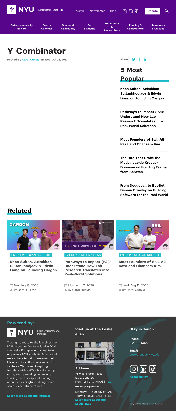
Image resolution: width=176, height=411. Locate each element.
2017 (64, 59)
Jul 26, (57, 59)
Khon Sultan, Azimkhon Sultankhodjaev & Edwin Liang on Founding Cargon (142, 93)
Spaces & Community (68, 27)
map (108, 381)
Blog (113, 11)
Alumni (80, 11)
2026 (34, 285)
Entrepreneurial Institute (31, 255)
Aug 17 (80, 285)
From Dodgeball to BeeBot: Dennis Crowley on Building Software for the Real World (144, 190)
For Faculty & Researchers (112, 27)
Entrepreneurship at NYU (21, 27)
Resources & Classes (158, 27)
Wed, (48, 59)
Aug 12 (135, 285)
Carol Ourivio (31, 59)
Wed (126, 285)
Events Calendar (46, 27)
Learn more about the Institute (29, 395)
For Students (89, 27)
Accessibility (139, 377)
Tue (16, 285)
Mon (71, 285)
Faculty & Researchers (83, 255)
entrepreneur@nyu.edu (145, 354)
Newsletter (97, 11)
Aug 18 (25, 285)
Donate (153, 11)
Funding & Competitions (135, 27)
